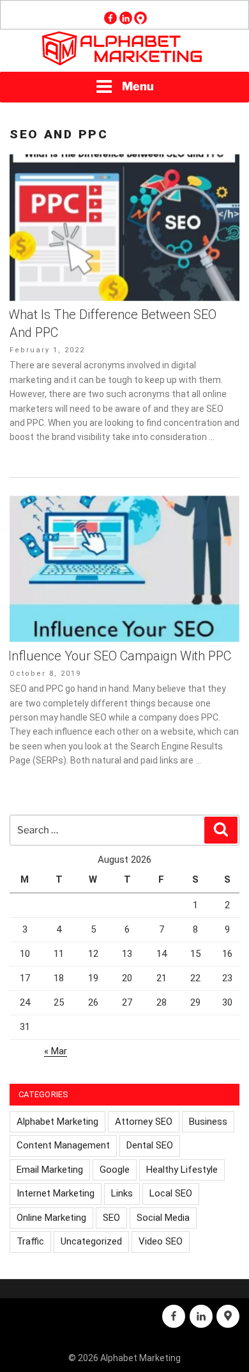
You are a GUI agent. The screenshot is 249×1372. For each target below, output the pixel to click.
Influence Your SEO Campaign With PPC (119, 656)
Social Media (163, 1217)
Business (208, 1121)
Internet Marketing (55, 1193)
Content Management (63, 1145)
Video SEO (161, 1241)
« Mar (55, 1051)
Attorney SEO (143, 1121)
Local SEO (170, 1193)
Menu (138, 86)
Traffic (30, 1241)
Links (122, 1193)
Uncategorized (91, 1241)
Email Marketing (50, 1169)
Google (115, 1169)
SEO (111, 1217)
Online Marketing (51, 1217)
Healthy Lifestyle (182, 1169)
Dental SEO (149, 1145)
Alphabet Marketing (57, 1121)
